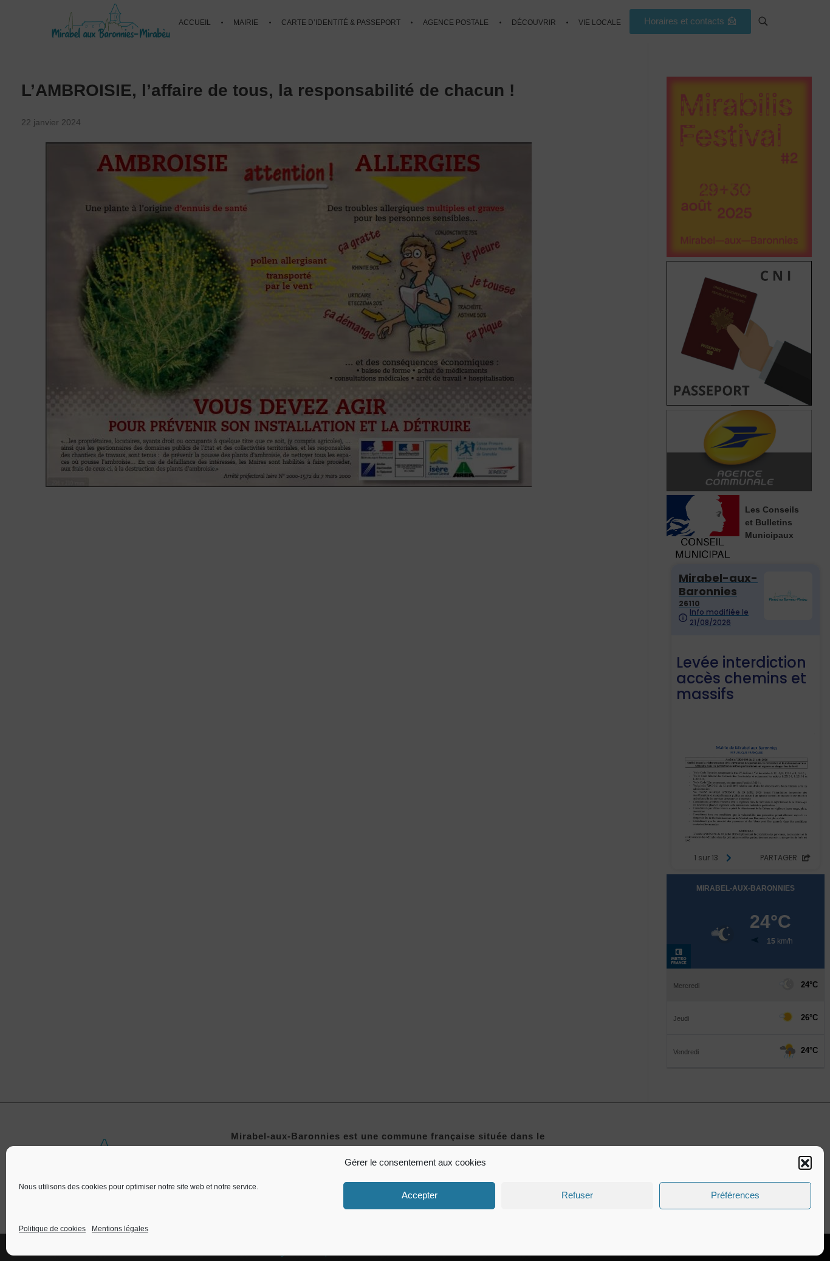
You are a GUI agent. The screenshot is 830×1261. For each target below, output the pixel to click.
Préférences (735, 1195)
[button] (805, 1162)
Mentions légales (120, 1229)
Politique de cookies (52, 1229)
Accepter (419, 1195)
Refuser (577, 1195)
